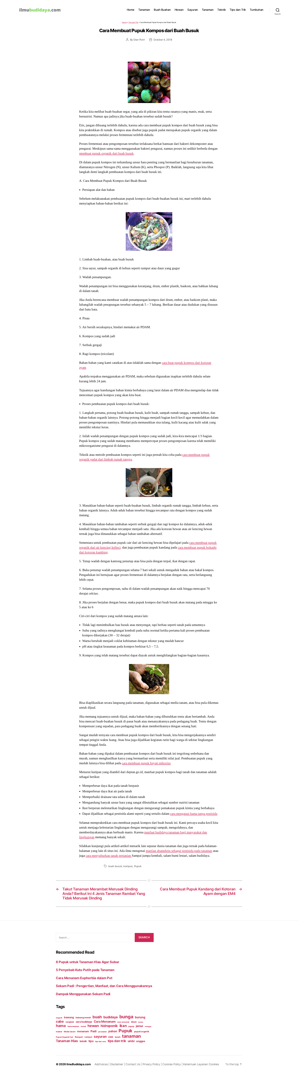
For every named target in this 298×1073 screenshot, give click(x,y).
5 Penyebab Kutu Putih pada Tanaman (85, 970)
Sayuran (192, 9)
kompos (128, 866)
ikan (123, 1025)
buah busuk (115, 866)
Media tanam (69, 1031)
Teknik (221, 9)
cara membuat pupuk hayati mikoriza (146, 763)
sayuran (100, 1036)
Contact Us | (134, 1064)
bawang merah (83, 1017)
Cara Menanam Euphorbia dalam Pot (84, 978)
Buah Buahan (162, 9)
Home (130, 9)
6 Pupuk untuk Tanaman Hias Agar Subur (87, 962)
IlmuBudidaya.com (78, 1064)
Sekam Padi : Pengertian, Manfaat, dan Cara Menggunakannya (104, 986)
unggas (140, 1041)
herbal (83, 1026)
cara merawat (123, 1022)
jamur (139, 1026)
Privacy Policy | (152, 1064)
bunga (126, 1016)
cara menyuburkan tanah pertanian (109, 855)
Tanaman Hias (67, 1041)
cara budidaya (84, 1021)
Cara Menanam (105, 1021)
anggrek (59, 1018)
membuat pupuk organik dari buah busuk (106, 153)
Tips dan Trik (238, 9)
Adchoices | (102, 1064)
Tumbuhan (256, 9)
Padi (93, 1031)
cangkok (69, 1022)
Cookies (214, 1064)
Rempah (79, 1037)
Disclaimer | (118, 1064)
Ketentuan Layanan (196, 1064)
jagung (131, 1026)
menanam (83, 1031)
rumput (88, 1037)
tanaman (131, 1036)
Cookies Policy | (172, 1064)
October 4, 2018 (163, 39)
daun (134, 1021)
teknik (83, 1041)
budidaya (110, 1017)
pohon (112, 1031)
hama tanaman (73, 1026)
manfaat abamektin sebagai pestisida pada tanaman (179, 851)
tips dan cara (100, 1041)
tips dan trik (117, 1041)
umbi (131, 1041)
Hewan (179, 9)
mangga (148, 1026)
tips (91, 1041)
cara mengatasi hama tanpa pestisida (193, 814)
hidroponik (109, 1026)
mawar (59, 1031)
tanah (117, 1037)
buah (97, 1017)
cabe (60, 1021)
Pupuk (138, 866)
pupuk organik (141, 1031)
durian (140, 1022)
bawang (69, 1017)
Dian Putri (139, 39)
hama (61, 1025)
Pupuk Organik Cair (64, 1037)
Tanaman (144, 9)
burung (140, 1017)
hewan (93, 1026)
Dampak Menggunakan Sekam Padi (83, 994)
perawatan (102, 1032)
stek (110, 1036)
